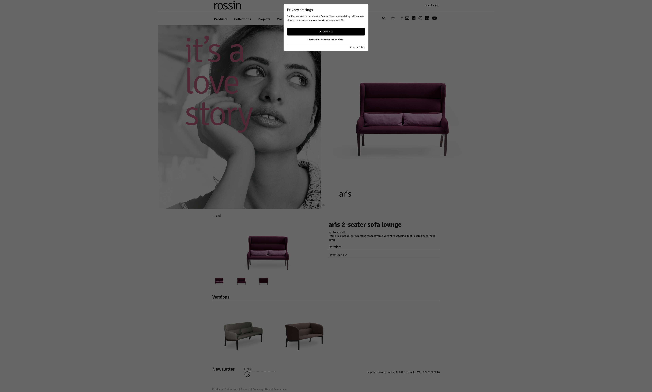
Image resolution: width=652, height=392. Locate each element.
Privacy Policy (357, 47)
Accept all (326, 31)
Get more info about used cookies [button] (325, 39)
